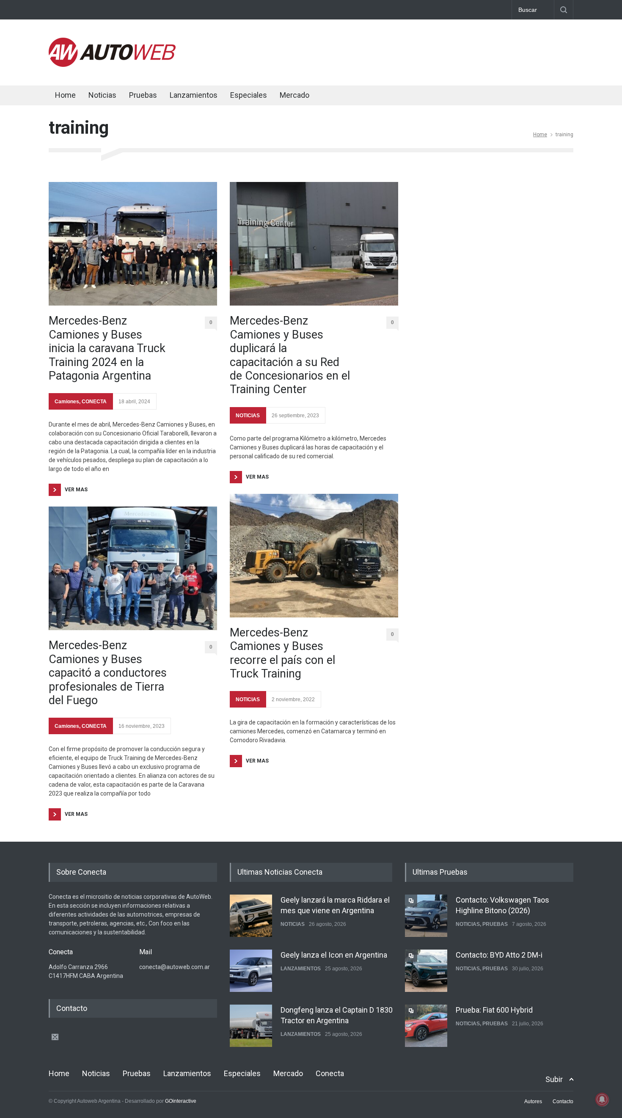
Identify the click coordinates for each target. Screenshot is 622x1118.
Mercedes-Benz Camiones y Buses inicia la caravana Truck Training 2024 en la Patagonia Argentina (107, 348)
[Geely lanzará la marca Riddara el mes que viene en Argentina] (251, 916)
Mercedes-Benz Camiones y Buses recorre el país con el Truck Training (282, 653)
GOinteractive (180, 1101)
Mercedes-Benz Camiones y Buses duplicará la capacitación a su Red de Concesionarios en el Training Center (290, 355)
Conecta (345, 96)
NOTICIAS (248, 416)
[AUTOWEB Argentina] (112, 65)
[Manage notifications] (602, 1099)
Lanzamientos (193, 95)
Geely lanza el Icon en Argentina (334, 954)
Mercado (294, 95)
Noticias (102, 95)
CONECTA (94, 402)
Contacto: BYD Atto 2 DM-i (499, 954)
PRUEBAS (495, 924)
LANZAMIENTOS (301, 969)
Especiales (248, 95)
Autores (533, 1101)
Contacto (563, 1101)
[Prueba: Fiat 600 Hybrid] (426, 1026)
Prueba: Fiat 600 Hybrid (494, 1009)
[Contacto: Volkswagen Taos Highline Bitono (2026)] (426, 916)
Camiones (67, 402)
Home (65, 95)
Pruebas (143, 95)
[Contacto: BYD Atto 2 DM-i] (426, 971)
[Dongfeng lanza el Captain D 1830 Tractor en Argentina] (251, 1026)
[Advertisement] (419, 51)
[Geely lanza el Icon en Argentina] (251, 971)
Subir (554, 1079)
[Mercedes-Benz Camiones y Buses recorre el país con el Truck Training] (314, 555)
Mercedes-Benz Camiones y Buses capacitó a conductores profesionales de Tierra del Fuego (108, 673)
